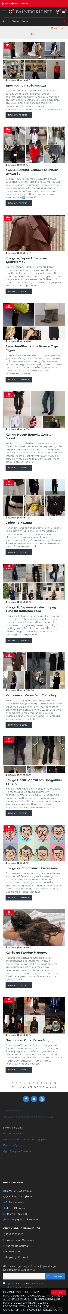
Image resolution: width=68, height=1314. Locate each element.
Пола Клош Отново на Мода (29, 1040)
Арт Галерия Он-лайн (17, 1151)
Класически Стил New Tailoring (31, 695)
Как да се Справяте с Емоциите (32, 868)
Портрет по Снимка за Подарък (24, 1139)
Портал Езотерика (15, 1145)
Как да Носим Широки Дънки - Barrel (29, 436)
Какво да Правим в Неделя (27, 952)
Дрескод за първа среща (26, 85)
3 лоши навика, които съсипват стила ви (32, 171)
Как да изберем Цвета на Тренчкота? (26, 260)
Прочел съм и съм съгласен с (24, 1285)
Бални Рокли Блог (14, 1133)
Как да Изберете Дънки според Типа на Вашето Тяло (31, 609)
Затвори (60, 1292)
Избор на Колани (19, 522)
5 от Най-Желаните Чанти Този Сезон (32, 348)
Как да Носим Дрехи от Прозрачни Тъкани (34, 781)
